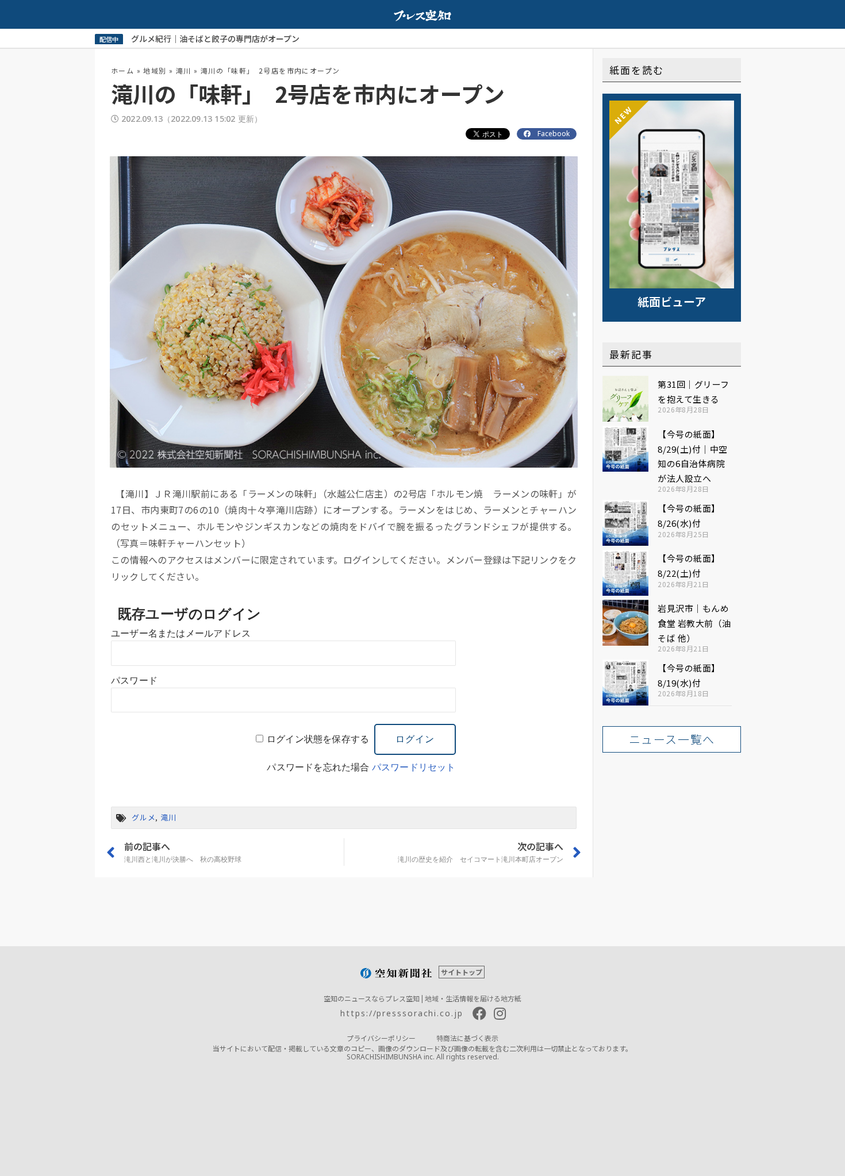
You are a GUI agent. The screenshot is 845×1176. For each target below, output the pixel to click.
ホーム (122, 70)
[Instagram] (500, 1013)
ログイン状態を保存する (318, 739)
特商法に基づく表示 (467, 1038)
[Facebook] (479, 1013)
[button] (671, 739)
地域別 (154, 70)
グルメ (143, 817)
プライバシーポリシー (381, 1038)
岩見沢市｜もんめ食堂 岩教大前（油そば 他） (694, 622)
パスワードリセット (414, 767)
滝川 (183, 70)
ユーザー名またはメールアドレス (181, 633)
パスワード (134, 680)
